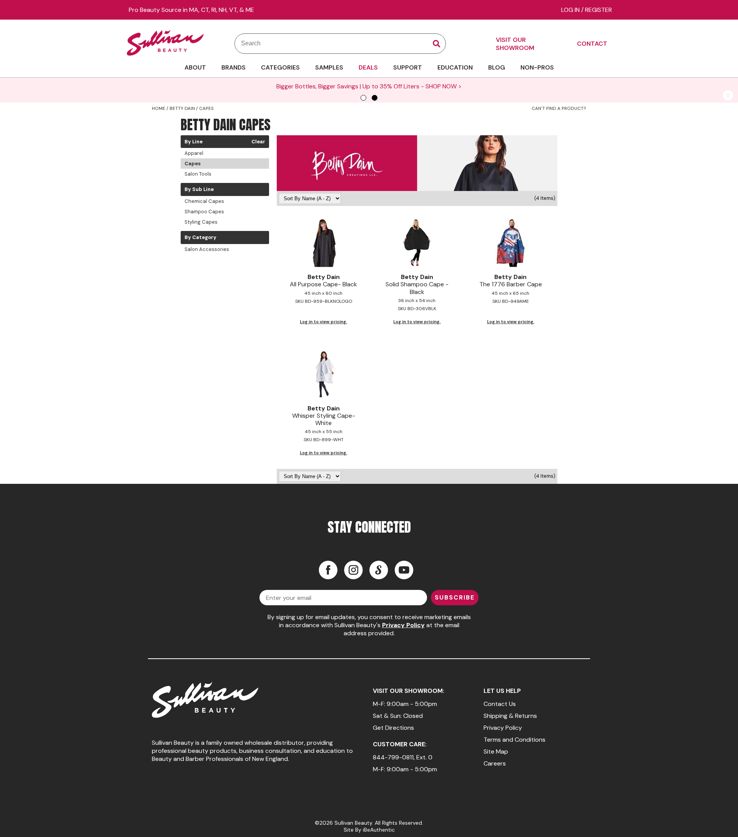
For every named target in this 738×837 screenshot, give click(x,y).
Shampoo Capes (204, 211)
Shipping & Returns (510, 716)
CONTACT (592, 44)
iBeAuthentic (379, 829)
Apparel (193, 153)
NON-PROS (537, 67)
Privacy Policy (403, 625)
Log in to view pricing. (323, 321)
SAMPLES (329, 67)
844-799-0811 (393, 757)
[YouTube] (404, 570)
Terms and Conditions (514, 740)
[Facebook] (327, 570)
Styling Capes (201, 222)
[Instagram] (353, 570)
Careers (495, 763)
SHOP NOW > (444, 86)
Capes (192, 163)
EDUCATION (455, 67)
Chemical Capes (204, 201)
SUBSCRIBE (455, 597)
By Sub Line (199, 189)
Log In (571, 10)
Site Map (496, 751)
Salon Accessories (206, 249)
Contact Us (500, 704)
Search (436, 44)
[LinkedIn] (378, 570)
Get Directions (393, 728)
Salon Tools (197, 174)
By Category (200, 237)
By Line (193, 141)
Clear (258, 141)
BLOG (496, 67)
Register (598, 10)
